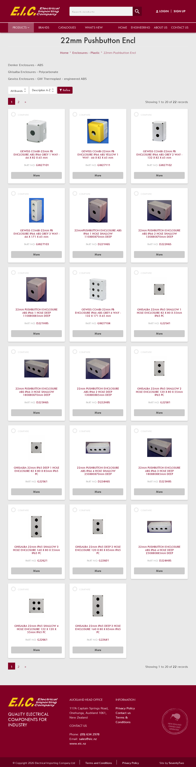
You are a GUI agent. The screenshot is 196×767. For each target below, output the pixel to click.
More (36, 175)
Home (122, 27)
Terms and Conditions (98, 762)
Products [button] (20, 27)
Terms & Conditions (123, 718)
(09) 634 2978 (89, 733)
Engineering (140, 27)
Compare (23, 114)
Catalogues (67, 27)
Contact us (179, 27)
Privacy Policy (125, 707)
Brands (43, 27)
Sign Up (179, 11)
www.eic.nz (77, 743)
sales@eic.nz (88, 738)
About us (160, 27)
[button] (18, 90)
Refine (66, 90)
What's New (94, 27)
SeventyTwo (176, 762)
